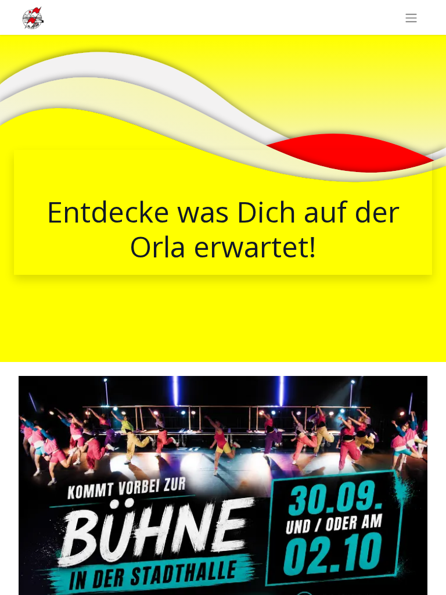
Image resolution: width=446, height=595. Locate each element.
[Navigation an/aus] (411, 17)
